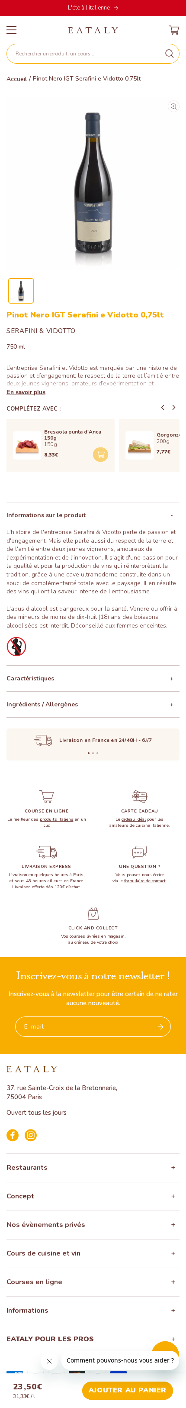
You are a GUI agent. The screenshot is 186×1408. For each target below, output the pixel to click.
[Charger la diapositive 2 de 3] (93, 753)
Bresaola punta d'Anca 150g (72, 435)
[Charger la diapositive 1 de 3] (89, 753)
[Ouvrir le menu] (11, 30)
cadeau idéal (134, 819)
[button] (93, 54)
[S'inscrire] (160, 1026)
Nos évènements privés (45, 1225)
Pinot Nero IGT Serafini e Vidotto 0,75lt (87, 79)
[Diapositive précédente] (162, 407)
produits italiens (57, 819)
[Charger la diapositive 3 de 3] (97, 753)
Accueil (16, 79)
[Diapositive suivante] (174, 407)
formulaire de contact (145, 881)
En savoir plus (25, 392)
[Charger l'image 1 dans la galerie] (21, 290)
